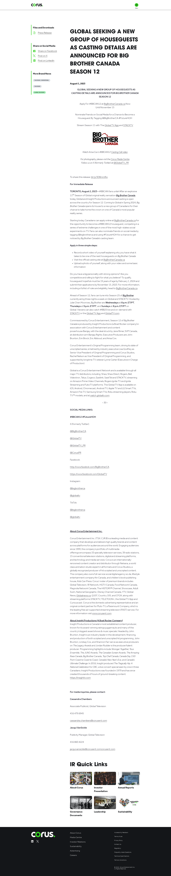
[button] (136, 5)
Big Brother (128, 295)
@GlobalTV (76, 438)
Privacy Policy (118, 840)
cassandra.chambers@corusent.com (88, 720)
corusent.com (108, 749)
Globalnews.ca (83, 595)
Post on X (42, 55)
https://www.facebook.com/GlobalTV (88, 474)
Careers (73, 855)
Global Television (39, 92)
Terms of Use (118, 836)
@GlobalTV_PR (78, 445)
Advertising (75, 851)
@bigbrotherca (77, 488)
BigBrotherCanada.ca (114, 103)
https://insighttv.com (80, 677)
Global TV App (112, 125)
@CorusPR (75, 452)
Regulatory (117, 848)
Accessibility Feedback (121, 832)
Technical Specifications (121, 856)
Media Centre (76, 837)
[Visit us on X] (37, 842)
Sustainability (76, 846)
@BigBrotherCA (78, 431)
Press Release (45, 32)
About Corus (75, 833)
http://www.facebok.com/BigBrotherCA (89, 466)
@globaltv (75, 495)
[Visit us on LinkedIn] (32, 842)
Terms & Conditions (120, 860)
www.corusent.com (101, 613)
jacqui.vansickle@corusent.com (85, 749)
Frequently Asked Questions (122, 852)
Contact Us (117, 844)
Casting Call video (119, 152)
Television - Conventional (41, 80)
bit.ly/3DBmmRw (99, 177)
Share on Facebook (47, 51)
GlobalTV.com (112, 313)
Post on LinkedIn (46, 60)
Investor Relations (78, 842)
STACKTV (128, 125)
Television (37, 86)
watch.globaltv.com (99, 395)
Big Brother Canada (125, 195)
